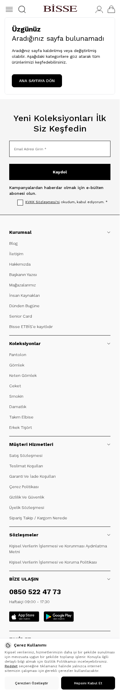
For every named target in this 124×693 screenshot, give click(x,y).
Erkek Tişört (20, 427)
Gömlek (16, 365)
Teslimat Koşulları (26, 466)
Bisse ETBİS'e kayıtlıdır (31, 326)
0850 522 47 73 (35, 592)
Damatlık (17, 406)
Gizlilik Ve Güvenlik (26, 497)
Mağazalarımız (22, 285)
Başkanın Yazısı (23, 274)
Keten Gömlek (23, 375)
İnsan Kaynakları (24, 295)
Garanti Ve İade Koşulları (32, 476)
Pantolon (17, 354)
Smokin (16, 396)
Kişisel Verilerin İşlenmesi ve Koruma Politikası (53, 562)
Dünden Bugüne (24, 305)
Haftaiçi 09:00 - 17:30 (29, 601)
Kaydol (60, 172)
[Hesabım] (99, 9)
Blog (13, 243)
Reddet (11, 666)
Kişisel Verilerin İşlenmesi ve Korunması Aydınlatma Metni (58, 549)
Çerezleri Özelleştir (31, 683)
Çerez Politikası (24, 486)
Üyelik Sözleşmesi (26, 507)
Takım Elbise (21, 417)
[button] (22, 9)
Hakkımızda (20, 264)
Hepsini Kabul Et (88, 683)
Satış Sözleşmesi (25, 455)
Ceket (15, 385)
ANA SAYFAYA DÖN (37, 80)
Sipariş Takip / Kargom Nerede (38, 518)
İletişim (16, 253)
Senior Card (20, 316)
